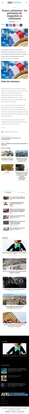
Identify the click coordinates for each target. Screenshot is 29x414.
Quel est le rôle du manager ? (15, 376)
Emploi (14, 7)
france (11, 131)
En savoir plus (21, 411)
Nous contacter (4, 401)
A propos (3, 398)
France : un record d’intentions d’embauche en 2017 (17, 216)
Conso (11, 230)
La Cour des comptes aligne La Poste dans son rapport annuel (17, 197)
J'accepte (7, 411)
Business (11, 206)
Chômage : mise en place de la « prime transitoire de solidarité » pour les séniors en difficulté (17, 210)
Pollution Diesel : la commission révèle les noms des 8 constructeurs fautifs (17, 222)
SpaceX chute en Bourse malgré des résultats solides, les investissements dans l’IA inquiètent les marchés (17, 384)
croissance (6, 131)
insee (15, 131)
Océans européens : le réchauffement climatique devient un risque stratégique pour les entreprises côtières (17, 370)
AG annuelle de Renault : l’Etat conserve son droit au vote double (17, 204)
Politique (15, 225)
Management (14, 377)
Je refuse (13, 411)
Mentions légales (5, 403)
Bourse (13, 387)
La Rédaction (12, 21)
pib (17, 131)
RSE (13, 372)
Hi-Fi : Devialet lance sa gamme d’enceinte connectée (17, 228)
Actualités (10, 372)
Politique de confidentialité (7, 406)
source (3, 127)
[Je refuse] (27, 410)
